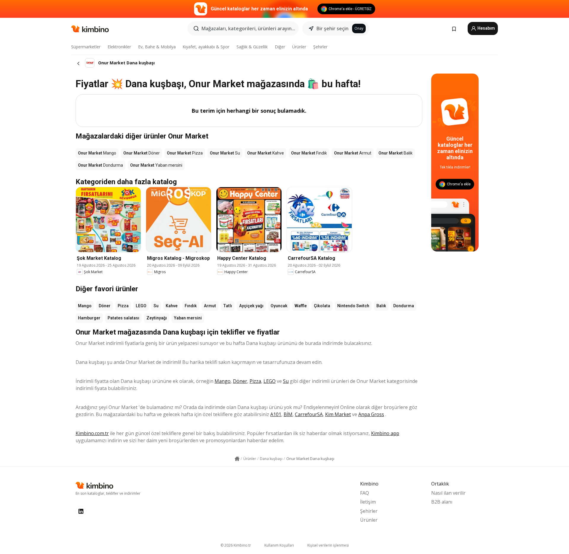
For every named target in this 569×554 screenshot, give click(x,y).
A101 (275, 414)
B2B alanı (441, 502)
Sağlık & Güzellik (252, 47)
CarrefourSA (309, 414)
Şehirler (320, 47)
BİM (288, 414)
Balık (381, 305)
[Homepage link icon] (237, 458)
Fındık (191, 305)
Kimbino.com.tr (92, 433)
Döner (105, 305)
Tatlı (227, 305)
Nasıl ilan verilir (448, 493)
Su (156, 305)
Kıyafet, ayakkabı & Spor (206, 47)
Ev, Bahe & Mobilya (157, 47)
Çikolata (322, 305)
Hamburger (89, 318)
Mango (85, 305)
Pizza (123, 305)
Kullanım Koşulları (279, 545)
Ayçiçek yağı (251, 305)
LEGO (141, 305)
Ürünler (299, 47)
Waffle (301, 305)
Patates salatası (123, 318)
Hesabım (486, 28)
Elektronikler (119, 47)
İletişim (368, 502)
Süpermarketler (85, 47)
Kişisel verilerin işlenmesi (328, 545)
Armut (210, 305)
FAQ (364, 493)
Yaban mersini (188, 318)
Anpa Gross (371, 414)
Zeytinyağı (156, 318)
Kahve (172, 305)
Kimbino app (385, 433)
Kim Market (338, 414)
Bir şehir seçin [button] (333, 28)
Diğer (280, 47)
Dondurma (403, 305)
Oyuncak (279, 305)
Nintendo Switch (353, 305)
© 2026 (235, 545)
